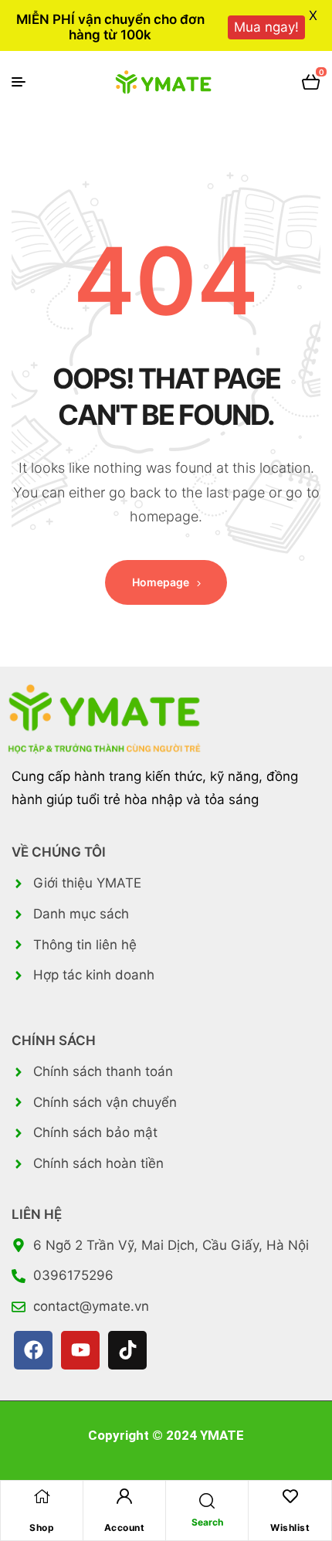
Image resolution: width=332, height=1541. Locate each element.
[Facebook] (33, 1350)
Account (124, 1527)
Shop (41, 1527)
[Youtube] (80, 1350)
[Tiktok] (127, 1350)
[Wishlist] (290, 1496)
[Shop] (41, 1496)
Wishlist (290, 1527)
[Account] (124, 1496)
